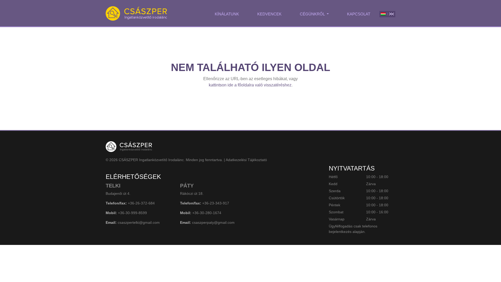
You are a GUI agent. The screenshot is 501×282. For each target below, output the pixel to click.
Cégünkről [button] (313, 14)
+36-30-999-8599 (132, 213)
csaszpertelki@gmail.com (139, 222)
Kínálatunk (227, 14)
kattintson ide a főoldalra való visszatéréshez (250, 85)
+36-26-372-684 (141, 203)
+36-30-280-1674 (206, 213)
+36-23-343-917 (215, 203)
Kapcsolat (358, 14)
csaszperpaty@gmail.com (213, 222)
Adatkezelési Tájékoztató (246, 160)
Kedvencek (269, 14)
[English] (391, 14)
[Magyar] (383, 14)
